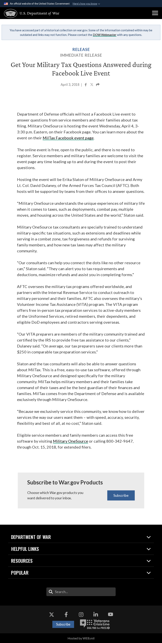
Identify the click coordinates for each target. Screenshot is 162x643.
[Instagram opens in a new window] (81, 614)
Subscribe (121, 495)
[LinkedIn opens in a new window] (96, 614)
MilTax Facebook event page (68, 137)
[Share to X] (92, 85)
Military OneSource (70, 441)
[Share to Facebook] (86, 85)
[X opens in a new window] (52, 614)
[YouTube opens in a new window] (110, 614)
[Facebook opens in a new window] (66, 614)
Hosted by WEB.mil (81, 638)
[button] (155, 13)
